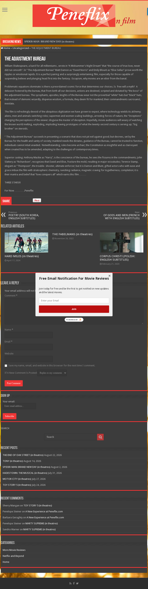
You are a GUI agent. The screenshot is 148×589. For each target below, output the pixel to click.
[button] (74, 278)
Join (74, 309)
